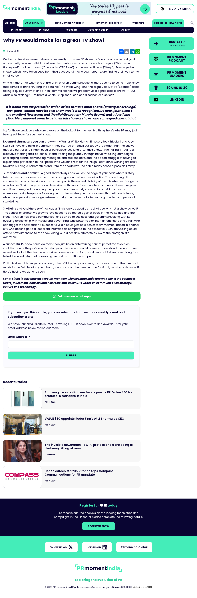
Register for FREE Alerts (168, 22)
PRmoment (134, 547)
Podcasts (71, 29)
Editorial (10, 22)
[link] (98, 8)
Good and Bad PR (98, 29)
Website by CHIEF (142, 587)
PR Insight (17, 29)
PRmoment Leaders (107, 22)
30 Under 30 (32, 22)
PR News (44, 29)
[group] (98, 8)
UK (179, 8)
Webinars (138, 22)
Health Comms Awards (67, 22)
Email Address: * (19, 337)
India (173, 8)
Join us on (94, 547)
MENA (186, 8)
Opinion (125, 29)
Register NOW (98, 526)
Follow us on (58, 547)
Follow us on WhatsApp (74, 296)
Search (192, 23)
